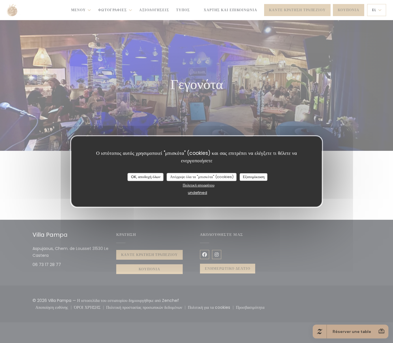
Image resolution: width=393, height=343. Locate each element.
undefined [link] (197, 192)
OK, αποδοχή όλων (146, 177)
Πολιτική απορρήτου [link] (198, 185)
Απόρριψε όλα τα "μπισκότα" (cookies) (202, 177)
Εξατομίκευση (254, 177)
